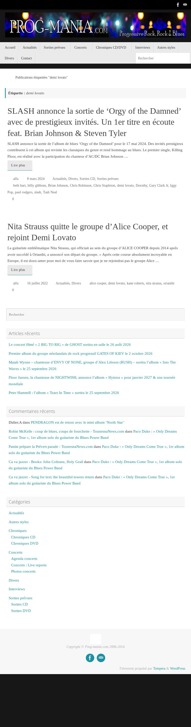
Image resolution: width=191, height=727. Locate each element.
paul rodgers (23, 192)
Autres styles (19, 522)
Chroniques (18, 531)
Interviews (17, 589)
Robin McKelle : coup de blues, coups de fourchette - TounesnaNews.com (66, 431)
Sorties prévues (107, 179)
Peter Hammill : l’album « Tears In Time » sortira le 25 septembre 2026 (64, 393)
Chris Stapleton (104, 185)
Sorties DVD (21, 611)
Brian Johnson (58, 185)
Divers (73, 179)
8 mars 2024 (36, 179)
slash (37, 192)
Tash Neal (50, 192)
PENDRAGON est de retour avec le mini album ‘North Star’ (77, 422)
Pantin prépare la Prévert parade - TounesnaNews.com (51, 447)
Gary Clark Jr (158, 185)
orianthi (168, 283)
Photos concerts (23, 571)
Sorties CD (87, 179)
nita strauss (153, 283)
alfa (15, 179)
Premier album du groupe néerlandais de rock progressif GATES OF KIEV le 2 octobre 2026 (80, 354)
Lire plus (18, 165)
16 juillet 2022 (37, 283)
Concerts (15, 552)
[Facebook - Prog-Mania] (178, 4)
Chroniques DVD (24, 543)
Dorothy (141, 185)
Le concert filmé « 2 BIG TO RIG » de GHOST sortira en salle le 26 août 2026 (70, 345)
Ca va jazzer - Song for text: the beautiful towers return (51, 477)
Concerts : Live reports (29, 565)
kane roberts (135, 283)
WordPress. (178, 668)
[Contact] (185, 4)
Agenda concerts (24, 559)
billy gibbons (37, 185)
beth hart (19, 185)
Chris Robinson (81, 185)
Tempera (159, 668)
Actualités (59, 179)
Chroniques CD (23, 537)
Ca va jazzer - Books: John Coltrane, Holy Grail (46, 462)
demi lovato (125, 185)
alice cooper (98, 283)
